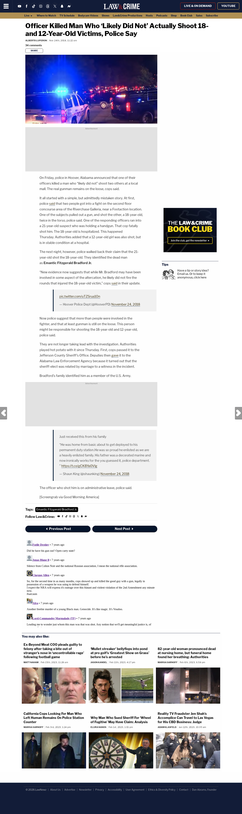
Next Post (238, 413)
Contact (183, 789)
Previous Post (3, 413)
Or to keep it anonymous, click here (191, 275)
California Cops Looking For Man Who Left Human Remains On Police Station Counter (54, 718)
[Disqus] (91, 583)
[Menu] (6, 6)
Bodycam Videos (88, 15)
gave (115, 355)
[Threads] (48, 8)
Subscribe (212, 15)
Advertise (69, 789)
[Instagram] (41, 8)
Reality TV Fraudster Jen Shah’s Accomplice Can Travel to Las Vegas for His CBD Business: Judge (185, 718)
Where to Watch (46, 15)
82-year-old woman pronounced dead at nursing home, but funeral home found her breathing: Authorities (187, 653)
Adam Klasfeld (167, 727)
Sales (199, 15)
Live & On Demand (198, 6)
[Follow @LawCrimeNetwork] (55, 8)
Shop (174, 15)
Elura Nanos (98, 727)
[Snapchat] (62, 8)
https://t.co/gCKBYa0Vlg (79, 466)
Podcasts (161, 15)
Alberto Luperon (36, 40)
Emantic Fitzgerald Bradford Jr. (56, 509)
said (52, 203)
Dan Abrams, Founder (204, 789)
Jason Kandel (99, 662)
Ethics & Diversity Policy (161, 789)
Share (34, 50)
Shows (105, 15)
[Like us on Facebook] (26, 8)
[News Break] (69, 8)
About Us (55, 789)
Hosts (149, 15)
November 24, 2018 (125, 304)
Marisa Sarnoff (168, 662)
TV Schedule (67, 15)
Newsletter (85, 789)
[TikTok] (33, 8)
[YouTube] (19, 8)
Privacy (99, 789)
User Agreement (135, 789)
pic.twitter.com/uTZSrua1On (79, 296)
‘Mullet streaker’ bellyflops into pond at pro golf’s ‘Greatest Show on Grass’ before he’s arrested (120, 653)
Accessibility (115, 789)
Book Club (186, 15)
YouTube (228, 6)
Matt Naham (31, 662)
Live (27, 15)
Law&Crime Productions (127, 15)
